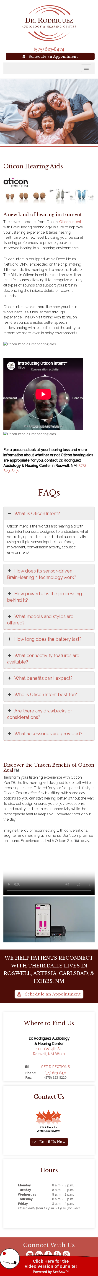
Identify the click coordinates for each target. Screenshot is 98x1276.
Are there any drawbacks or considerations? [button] (39, 714)
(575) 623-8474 (49, 49)
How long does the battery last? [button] (47, 639)
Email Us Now (52, 1142)
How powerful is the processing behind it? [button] (44, 597)
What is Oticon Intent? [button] (37, 513)
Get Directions (55, 1067)
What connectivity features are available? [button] (43, 659)
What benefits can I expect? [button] (43, 678)
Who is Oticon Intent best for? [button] (45, 694)
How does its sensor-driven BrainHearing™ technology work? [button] (41, 574)
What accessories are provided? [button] (48, 733)
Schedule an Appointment (53, 56)
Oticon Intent (70, 222)
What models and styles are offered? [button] (40, 620)
